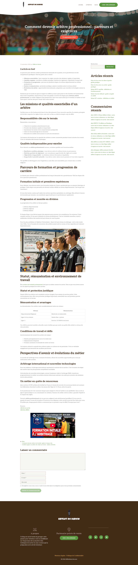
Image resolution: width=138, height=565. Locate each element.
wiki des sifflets (24, 410)
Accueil (81, 5)
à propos (89, 5)
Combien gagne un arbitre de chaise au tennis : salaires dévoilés (38, 444)
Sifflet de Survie (35, 5)
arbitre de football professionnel (33, 284)
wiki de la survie (25, 408)
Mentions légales (60, 555)
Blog (96, 5)
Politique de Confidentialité (74, 555)
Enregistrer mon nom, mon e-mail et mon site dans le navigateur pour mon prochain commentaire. (51, 486)
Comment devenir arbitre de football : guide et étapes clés (37, 443)
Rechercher (94, 64)
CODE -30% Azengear (108, 5)
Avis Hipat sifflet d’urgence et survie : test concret (102, 128)
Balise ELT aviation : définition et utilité (102, 98)
